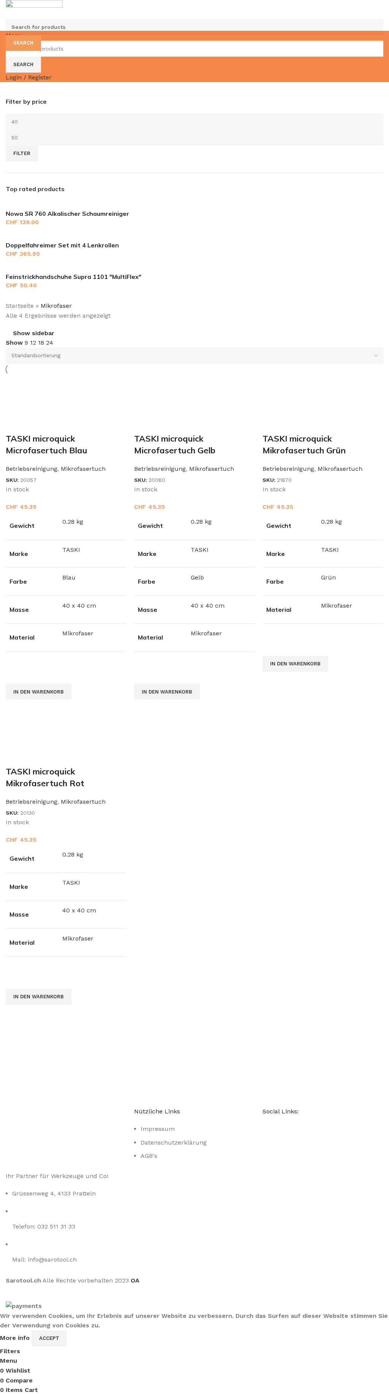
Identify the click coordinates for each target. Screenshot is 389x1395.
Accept (49, 1338)
